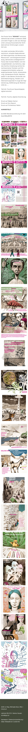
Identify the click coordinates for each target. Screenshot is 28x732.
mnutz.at (4, 709)
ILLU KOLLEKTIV (6, 116)
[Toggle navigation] (23, 3)
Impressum (4, 719)
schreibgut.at (5, 715)
